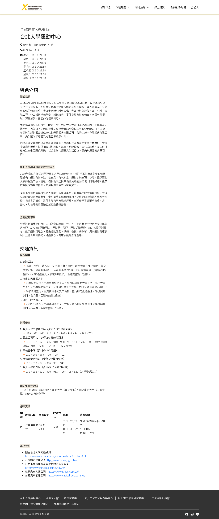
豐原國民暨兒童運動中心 (34, 504)
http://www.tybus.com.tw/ (63, 471)
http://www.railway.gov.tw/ (61, 460)
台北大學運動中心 (30, 498)
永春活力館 (52, 498)
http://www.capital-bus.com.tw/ (66, 475)
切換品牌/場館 (178, 7)
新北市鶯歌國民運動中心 (99, 498)
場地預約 (140, 7)
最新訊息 (106, 7)
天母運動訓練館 (161, 498)
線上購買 (159, 7)
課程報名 (121, 7)
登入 (196, 7)
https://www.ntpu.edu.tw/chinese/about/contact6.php (56, 456)
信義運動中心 (71, 498)
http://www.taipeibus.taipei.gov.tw (45, 468)
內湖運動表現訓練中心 (66, 504)
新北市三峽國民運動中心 (132, 498)
